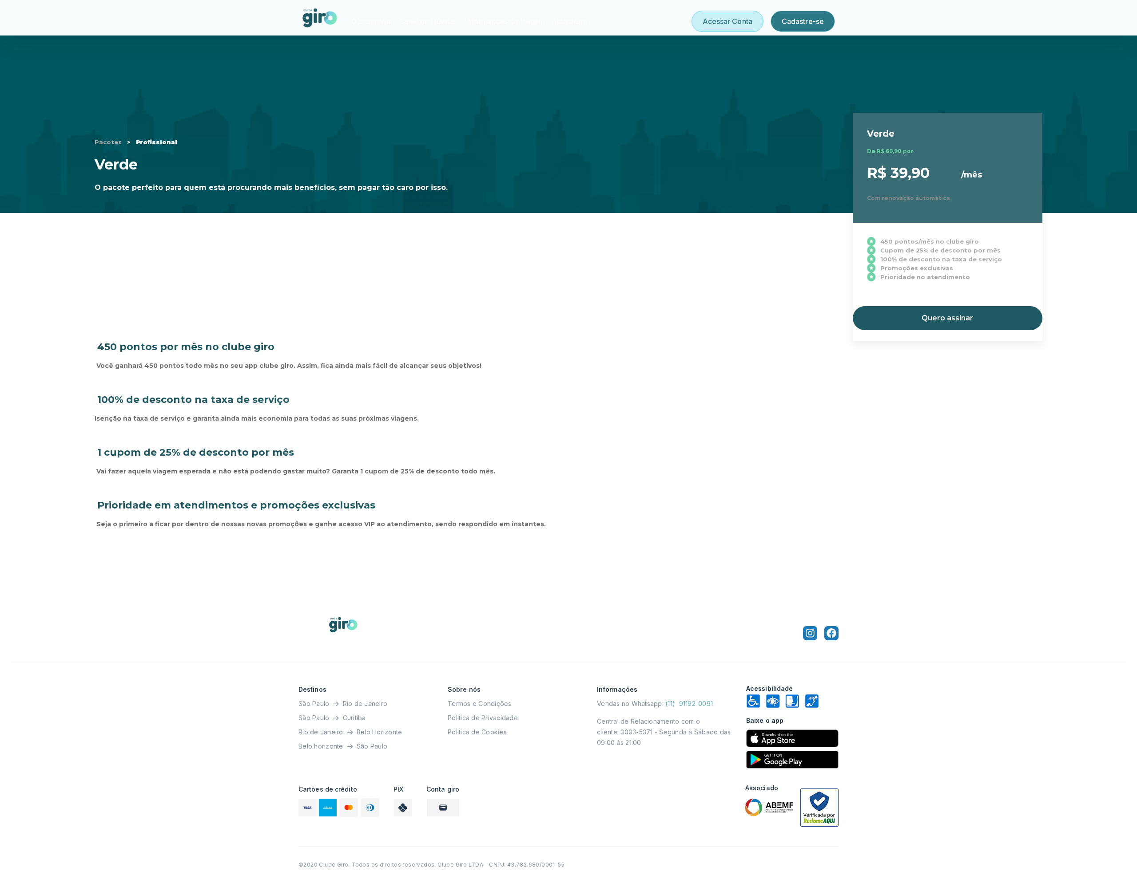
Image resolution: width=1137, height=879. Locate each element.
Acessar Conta (727, 21)
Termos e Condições (480, 703)
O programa (371, 21)
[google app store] (792, 760)
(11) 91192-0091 (689, 703)
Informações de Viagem (505, 21)
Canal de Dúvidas (428, 21)
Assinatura (570, 21)
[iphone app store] (792, 738)
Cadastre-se (803, 21)
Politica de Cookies (477, 732)
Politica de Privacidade (483, 717)
